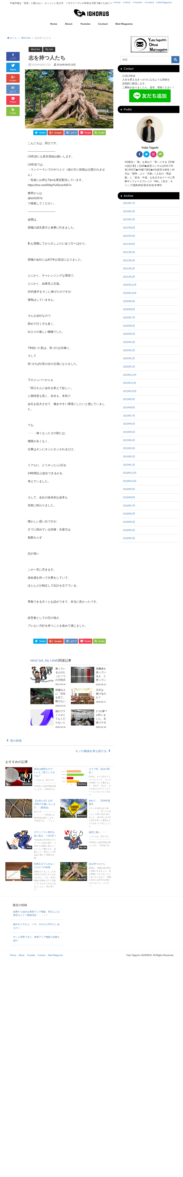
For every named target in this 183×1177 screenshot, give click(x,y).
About (127, 2)
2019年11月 (129, 383)
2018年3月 (129, 538)
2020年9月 (129, 301)
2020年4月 (129, 342)
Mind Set (35, 49)
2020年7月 (129, 317)
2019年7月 (129, 415)
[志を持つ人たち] (85, 875)
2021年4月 (129, 260)
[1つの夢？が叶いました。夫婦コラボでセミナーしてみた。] (89, 719)
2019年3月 (129, 448)
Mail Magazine (165, 2)
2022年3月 (129, 236)
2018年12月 (130, 473)
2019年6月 (129, 423)
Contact (150, 2)
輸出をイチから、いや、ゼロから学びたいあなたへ (36, 926)
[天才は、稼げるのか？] (89, 696)
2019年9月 (129, 399)
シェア (13, 58)
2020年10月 (130, 293)
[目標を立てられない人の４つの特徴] (31, 877)
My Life (49, 49)
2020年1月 (129, 366)
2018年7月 (129, 505)
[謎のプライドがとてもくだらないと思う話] (49, 719)
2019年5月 (129, 432)
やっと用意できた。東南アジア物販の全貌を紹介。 (36, 939)
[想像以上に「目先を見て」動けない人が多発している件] (49, 697)
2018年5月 (129, 522)
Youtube (138, 2)
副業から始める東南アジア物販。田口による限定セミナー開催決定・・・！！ (36, 913)
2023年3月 (129, 219)
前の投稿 (16, 740)
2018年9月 (129, 489)
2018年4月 (129, 530)
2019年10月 (130, 391)
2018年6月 (129, 513)
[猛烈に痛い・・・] (85, 840)
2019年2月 (129, 456)
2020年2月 (129, 358)
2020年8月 (129, 309)
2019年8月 (129, 407)
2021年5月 (129, 252)
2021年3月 (129, 268)
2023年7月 (129, 203)
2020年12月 (130, 285)
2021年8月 (129, 244)
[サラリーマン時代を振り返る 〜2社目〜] (31, 845)
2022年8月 (129, 227)
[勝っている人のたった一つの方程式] (49, 676)
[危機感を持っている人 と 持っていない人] (89, 676)
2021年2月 (129, 276)
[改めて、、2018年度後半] (85, 814)
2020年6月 (129, 326)
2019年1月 (129, 464)
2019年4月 (129, 440)
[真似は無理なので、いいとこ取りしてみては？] (31, 779)
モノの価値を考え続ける (91, 751)
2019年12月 (130, 375)
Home (118, 2)
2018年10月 (130, 481)
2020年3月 (129, 350)
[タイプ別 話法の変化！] (85, 782)
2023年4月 (129, 211)
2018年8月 (129, 497)
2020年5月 (129, 334)
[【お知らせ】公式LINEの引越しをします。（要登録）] (31, 811)
